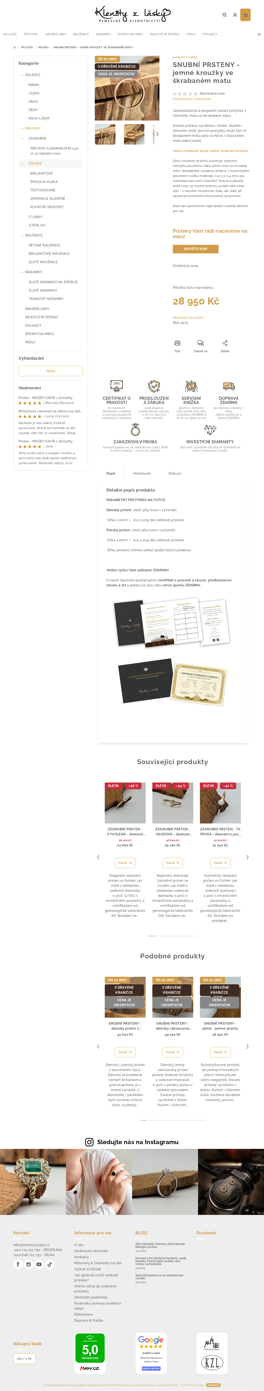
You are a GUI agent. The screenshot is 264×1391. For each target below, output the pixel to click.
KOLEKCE (32, 75)
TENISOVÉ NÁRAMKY (46, 299)
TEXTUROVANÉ (43, 190)
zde (201, 1385)
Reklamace (83, 1314)
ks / (24, 1358)
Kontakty (81, 1257)
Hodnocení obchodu (91, 1251)
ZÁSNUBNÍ (37, 138)
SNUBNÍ (35, 163)
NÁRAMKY (33, 272)
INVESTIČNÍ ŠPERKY (42, 317)
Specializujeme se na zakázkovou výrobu (159, 1277)
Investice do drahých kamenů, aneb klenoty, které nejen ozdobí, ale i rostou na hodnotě (161, 1261)
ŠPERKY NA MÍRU (39, 334)
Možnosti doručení (188, 318)
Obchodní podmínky (91, 1297)
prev (98, 857)
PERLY (30, 342)
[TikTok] (49, 1264)
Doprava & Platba (88, 1320)
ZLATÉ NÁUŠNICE (43, 262)
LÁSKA (34, 93)
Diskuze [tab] (174, 473)
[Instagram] (28, 1264)
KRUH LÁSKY (39, 118)
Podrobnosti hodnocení (192, 99)
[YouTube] (39, 1264)
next (247, 857)
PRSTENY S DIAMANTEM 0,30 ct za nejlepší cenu (54, 150)
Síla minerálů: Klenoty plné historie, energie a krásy (160, 1245)
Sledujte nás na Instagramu (138, 1142)
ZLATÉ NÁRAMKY (43, 290)
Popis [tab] (111, 473)
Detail (123, 863)
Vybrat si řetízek (87, 1269)
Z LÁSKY (36, 217)
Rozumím (213, 1385)
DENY (33, 110)
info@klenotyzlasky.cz (31, 1245)
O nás (78, 1245)
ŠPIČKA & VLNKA (44, 182)
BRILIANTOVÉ (41, 173)
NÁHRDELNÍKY (37, 309)
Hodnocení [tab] (142, 473)
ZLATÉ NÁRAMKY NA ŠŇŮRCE (53, 282)
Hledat (50, 371)
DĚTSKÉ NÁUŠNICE (45, 245)
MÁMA (34, 85)
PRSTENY (33, 128)
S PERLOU (37, 225)
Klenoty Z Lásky (185, 57)
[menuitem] (10, 34)
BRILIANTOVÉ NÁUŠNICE (49, 254)
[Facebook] (18, 1264)
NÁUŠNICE (34, 235)
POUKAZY (33, 326)
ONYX (33, 102)
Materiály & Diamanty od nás (98, 1263)
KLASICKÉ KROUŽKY (47, 207)
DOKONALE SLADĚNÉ (48, 199)
